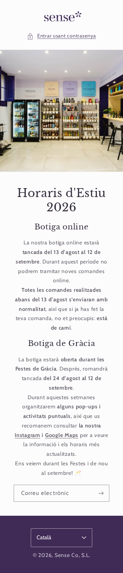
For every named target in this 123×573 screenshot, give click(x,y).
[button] (61, 36)
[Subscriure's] (101, 493)
